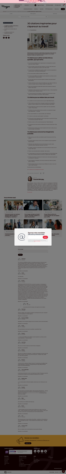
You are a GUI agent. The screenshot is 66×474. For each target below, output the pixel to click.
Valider (45, 237)
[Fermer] (64, 1)
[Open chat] (63, 471)
